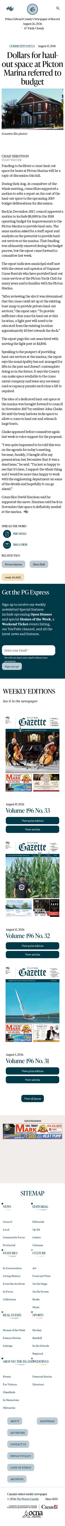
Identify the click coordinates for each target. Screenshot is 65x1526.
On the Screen (40, 1291)
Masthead (47, 1421)
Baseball (37, 1338)
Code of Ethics (20, 1467)
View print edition (33, 820)
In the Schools (40, 1345)
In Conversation (12, 1268)
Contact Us (18, 1444)
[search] (58, 8)
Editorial (40, 1206)
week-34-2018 (13, 577)
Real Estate (12, 1315)
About (14, 1421)
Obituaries (9, 1407)
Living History (11, 1276)
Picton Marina (13, 564)
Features (10, 1253)
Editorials (38, 1221)
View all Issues (32, 1098)
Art (34, 1268)
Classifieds (9, 1392)
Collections (9, 1299)
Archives (16, 1479)
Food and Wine (41, 1276)
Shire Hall (39, 564)
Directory (38, 1384)
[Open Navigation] (10, 8)
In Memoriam (11, 1400)
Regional (37, 1353)
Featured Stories (42, 1376)
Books (36, 1299)
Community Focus (22, 46)
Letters (36, 1237)
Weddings (40, 1361)
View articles (32, 829)
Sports (38, 1315)
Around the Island (18, 1361)
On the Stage (39, 1283)
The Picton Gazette (28, 1499)
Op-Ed (36, 1229)
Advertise (17, 1432)
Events (7, 1376)
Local (6, 1229)
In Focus (8, 1291)
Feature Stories (12, 1338)
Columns (37, 1245)
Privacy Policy (20, 1456)
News (7, 1206)
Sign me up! (12, 666)
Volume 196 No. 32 (28, 935)
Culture (39, 1253)
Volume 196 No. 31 (27, 1060)
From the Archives (14, 1283)
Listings (7, 1345)
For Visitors (10, 1384)
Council (7, 1221)
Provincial (9, 1245)
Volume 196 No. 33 (28, 810)
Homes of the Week (14, 1330)
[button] (15, 533)
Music (36, 1307)
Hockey (37, 1330)
